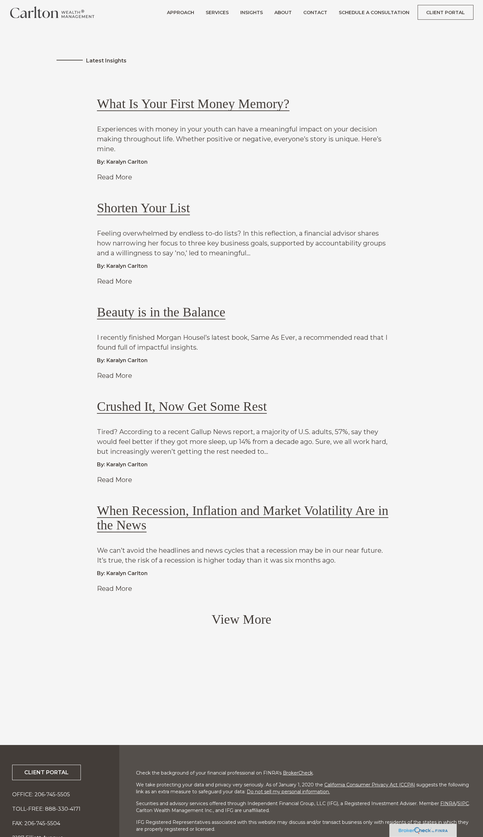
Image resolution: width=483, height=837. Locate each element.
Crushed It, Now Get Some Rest (182, 406)
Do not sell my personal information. (288, 792)
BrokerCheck (298, 773)
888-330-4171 (62, 809)
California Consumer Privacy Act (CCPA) (369, 785)
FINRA (448, 803)
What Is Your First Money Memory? (193, 103)
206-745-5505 (52, 794)
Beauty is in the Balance (161, 312)
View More (241, 619)
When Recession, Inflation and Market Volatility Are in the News (242, 517)
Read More (114, 177)
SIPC (463, 803)
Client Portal (46, 772)
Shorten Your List (143, 207)
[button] (180, 12)
